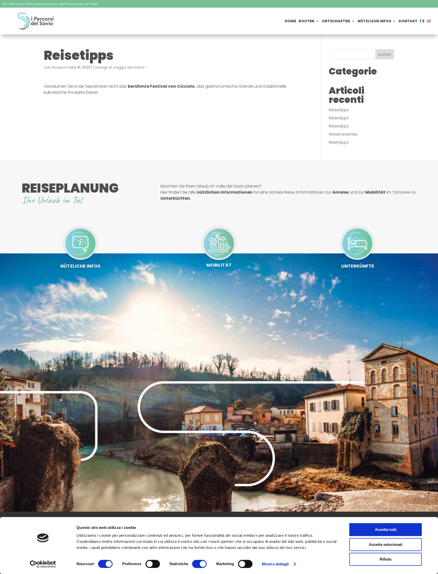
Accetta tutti (385, 529)
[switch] (152, 564)
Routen (306, 21)
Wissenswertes (343, 134)
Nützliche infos (374, 21)
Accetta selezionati (385, 544)
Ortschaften (336, 21)
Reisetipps (339, 110)
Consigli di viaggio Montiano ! (120, 67)
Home (290, 21)
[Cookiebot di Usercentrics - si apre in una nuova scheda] (43, 564)
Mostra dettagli (275, 564)
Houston (59, 67)
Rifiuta (385, 559)
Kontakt (408, 21)
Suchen (384, 54)
